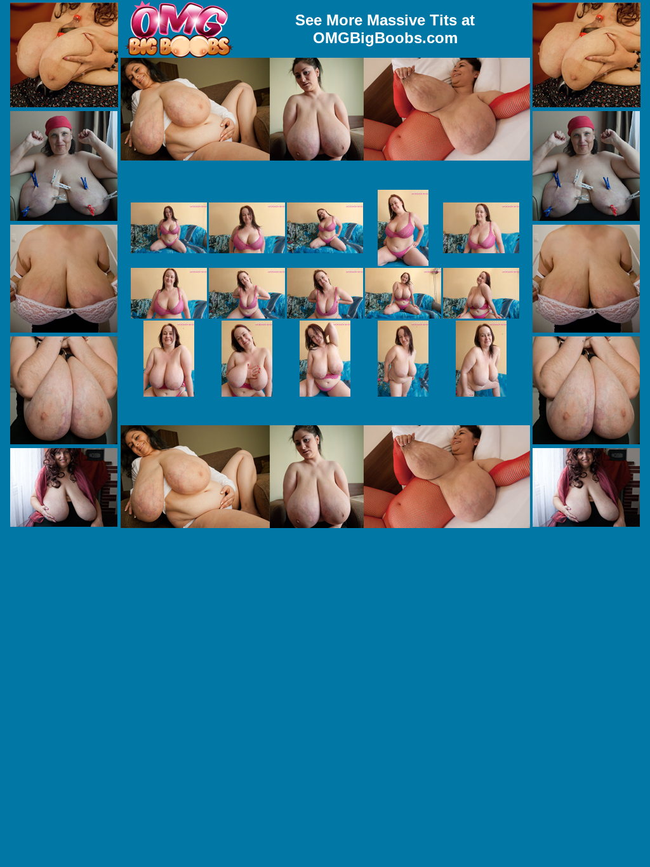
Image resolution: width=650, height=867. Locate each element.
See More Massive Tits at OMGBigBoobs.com (385, 28)
